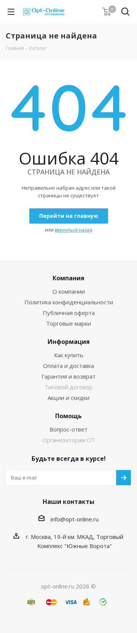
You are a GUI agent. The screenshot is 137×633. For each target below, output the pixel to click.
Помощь (68, 416)
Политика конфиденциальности (68, 302)
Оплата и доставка (68, 365)
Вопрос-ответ (68, 429)
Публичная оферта (69, 312)
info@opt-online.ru (75, 519)
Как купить (68, 355)
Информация (69, 341)
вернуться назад (73, 230)
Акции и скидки (68, 397)
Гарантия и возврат (68, 376)
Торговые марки (68, 323)
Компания (68, 278)
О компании (69, 291)
